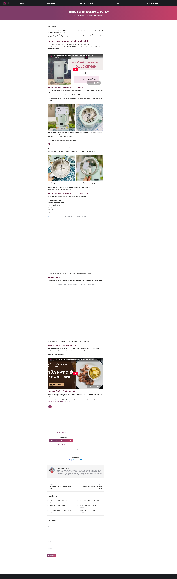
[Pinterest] (77, 460)
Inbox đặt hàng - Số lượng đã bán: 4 (60, 440)
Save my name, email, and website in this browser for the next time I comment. (63, 551)
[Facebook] (70, 460)
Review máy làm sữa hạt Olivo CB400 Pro (60, 500)
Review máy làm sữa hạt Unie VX (58, 505)
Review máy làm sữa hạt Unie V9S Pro (89, 505)
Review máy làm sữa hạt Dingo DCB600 (89, 500)
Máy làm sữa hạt (51, 26)
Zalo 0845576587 (65, 401)
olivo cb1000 (77, 452)
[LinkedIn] (81, 460)
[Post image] (47, 500)
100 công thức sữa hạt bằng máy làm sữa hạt (61, 510)
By (74, 450)
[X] (73, 460)
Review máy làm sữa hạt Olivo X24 (88, 510)
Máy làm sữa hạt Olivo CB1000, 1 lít (61, 435)
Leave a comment (88, 450)
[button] (61, 432)
